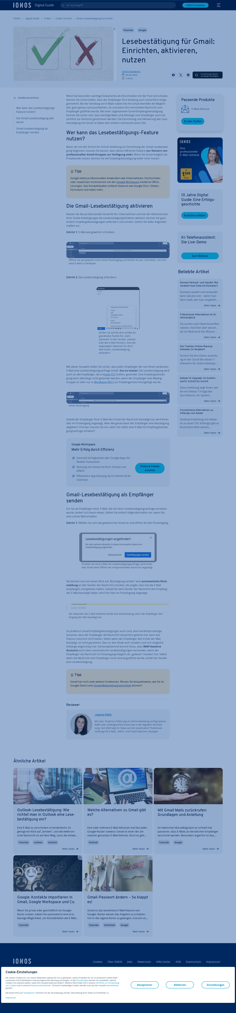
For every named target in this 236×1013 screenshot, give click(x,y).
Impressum (11, 997)
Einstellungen (82, 980)
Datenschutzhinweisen (41, 985)
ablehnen (114, 985)
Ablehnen (180, 985)
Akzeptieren (29, 993)
